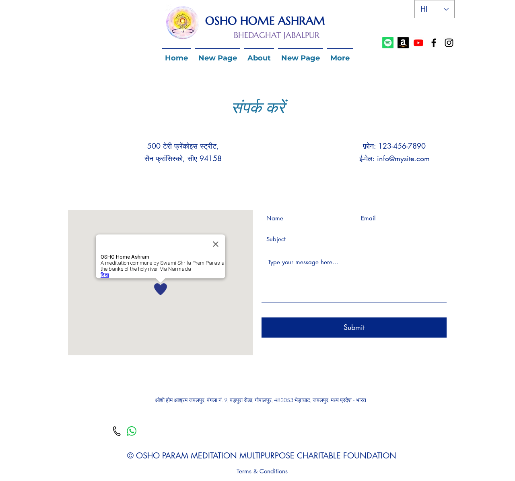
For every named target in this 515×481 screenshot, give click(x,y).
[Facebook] (433, 42)
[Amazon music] (403, 42)
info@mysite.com (403, 158)
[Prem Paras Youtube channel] (418, 42)
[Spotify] (387, 42)
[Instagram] (449, 42)
